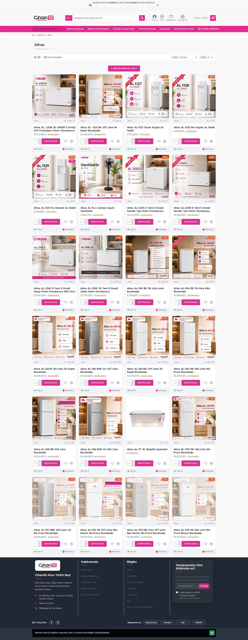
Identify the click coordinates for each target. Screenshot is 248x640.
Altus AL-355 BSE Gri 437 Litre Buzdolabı (99, 370)
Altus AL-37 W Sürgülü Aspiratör (147, 449)
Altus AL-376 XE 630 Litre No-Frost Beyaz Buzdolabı (192, 531)
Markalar (40, 35)
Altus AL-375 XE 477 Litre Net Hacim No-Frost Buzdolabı (98, 531)
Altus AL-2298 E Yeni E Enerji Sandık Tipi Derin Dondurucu (192, 209)
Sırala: (174, 57)
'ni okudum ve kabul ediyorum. (189, 595)
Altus (36, 121)
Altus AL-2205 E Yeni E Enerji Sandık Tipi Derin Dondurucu (145, 209)
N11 (183, 622)
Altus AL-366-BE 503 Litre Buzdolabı (50, 451)
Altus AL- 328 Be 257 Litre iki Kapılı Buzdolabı (98, 129)
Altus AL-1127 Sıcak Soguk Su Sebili (145, 129)
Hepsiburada (151, 622)
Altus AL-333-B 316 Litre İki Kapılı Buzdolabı (54, 370)
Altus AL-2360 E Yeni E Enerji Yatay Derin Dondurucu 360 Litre (54, 290)
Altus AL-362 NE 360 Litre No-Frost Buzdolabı (192, 370)
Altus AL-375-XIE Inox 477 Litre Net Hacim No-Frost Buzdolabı (146, 531)
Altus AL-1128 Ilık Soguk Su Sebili (194, 127)
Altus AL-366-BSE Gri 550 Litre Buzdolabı (99, 451)
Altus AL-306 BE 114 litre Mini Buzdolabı (192, 290)
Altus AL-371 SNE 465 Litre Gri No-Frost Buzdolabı (52, 531)
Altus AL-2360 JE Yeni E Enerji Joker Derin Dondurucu (99, 290)
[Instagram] (58, 622)
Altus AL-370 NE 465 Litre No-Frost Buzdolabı (192, 451)
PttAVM (198, 622)
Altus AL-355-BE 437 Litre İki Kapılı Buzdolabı (145, 370)
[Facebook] (51, 622)
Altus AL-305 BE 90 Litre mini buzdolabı (145, 290)
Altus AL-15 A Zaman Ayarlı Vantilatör (97, 209)
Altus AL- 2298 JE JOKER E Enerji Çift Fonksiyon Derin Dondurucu (54, 129)
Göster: (203, 57)
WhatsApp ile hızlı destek (50, 608)
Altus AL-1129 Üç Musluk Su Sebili (54, 207)
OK (212, 633)
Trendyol (167, 622)
